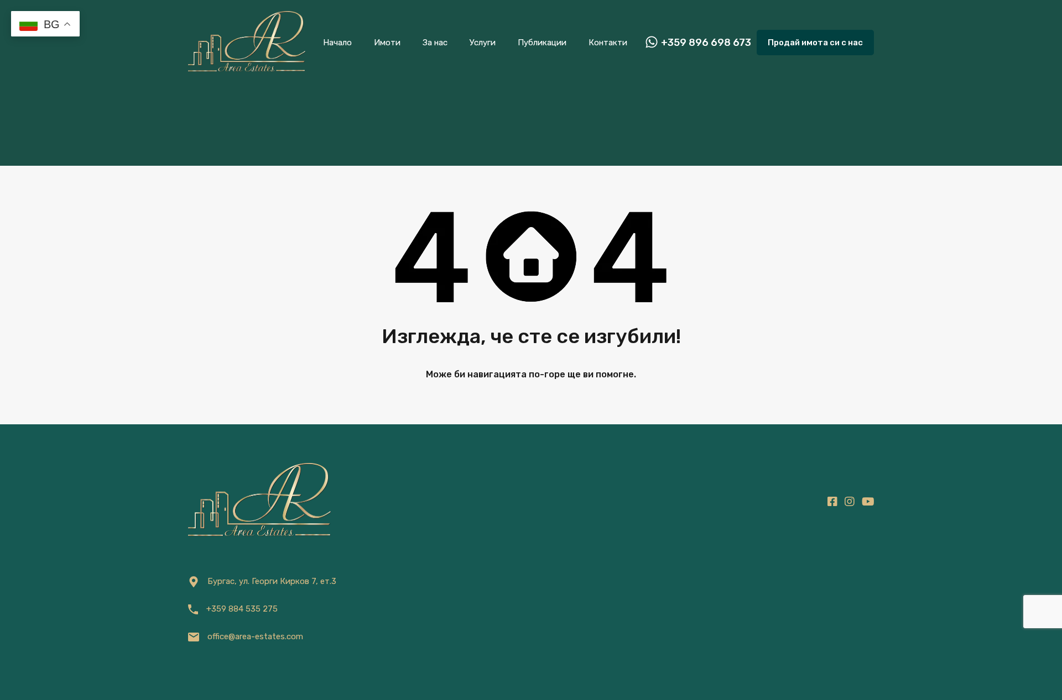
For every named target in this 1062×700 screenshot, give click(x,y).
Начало (337, 43)
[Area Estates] (246, 70)
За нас (435, 43)
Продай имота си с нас (815, 43)
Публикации (542, 43)
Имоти (387, 43)
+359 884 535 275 (242, 609)
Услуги (483, 43)
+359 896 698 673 (706, 43)
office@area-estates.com (255, 636)
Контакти (608, 43)
